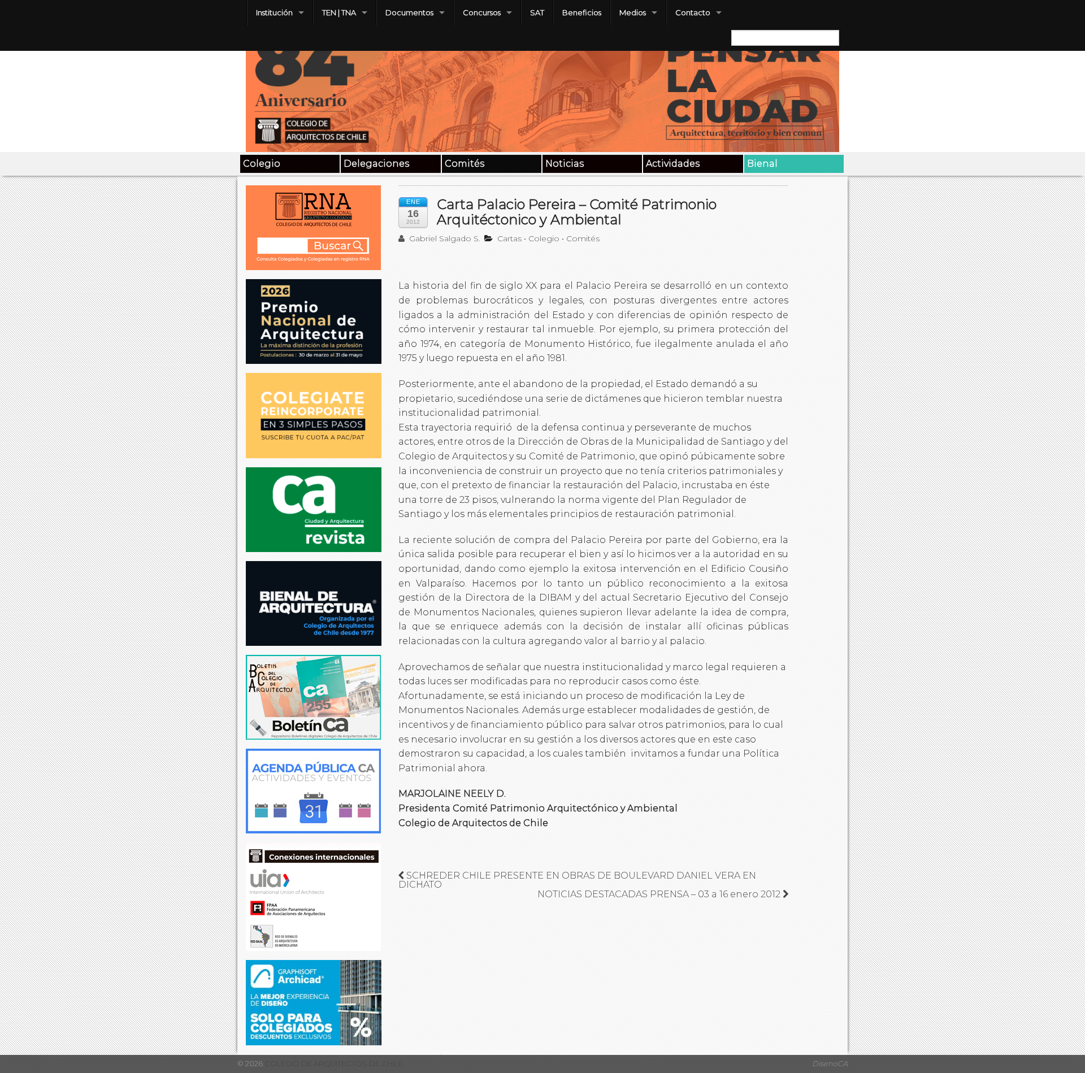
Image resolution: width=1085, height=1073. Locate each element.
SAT (537, 12)
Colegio (261, 163)
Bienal (762, 163)
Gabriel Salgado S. (443, 238)
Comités (464, 163)
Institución (274, 12)
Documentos (409, 12)
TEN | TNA (339, 12)
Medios (632, 12)
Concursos (482, 12)
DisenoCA (830, 1063)
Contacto (692, 12)
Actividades (673, 163)
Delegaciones (376, 163)
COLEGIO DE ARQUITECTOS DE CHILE (333, 1063)
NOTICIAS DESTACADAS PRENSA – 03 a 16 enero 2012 (660, 894)
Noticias (564, 163)
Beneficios (581, 12)
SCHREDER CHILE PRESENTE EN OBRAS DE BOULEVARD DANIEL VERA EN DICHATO (577, 880)
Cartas (509, 238)
